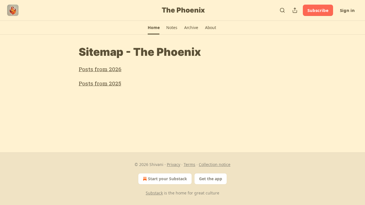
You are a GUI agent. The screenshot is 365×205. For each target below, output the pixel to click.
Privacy (173, 164)
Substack (154, 193)
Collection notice (214, 164)
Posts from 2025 (100, 83)
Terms (189, 164)
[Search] (282, 10)
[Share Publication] (295, 10)
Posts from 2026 (100, 69)
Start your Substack (167, 178)
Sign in (347, 10)
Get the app (210, 178)
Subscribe (317, 10)
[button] (153, 27)
